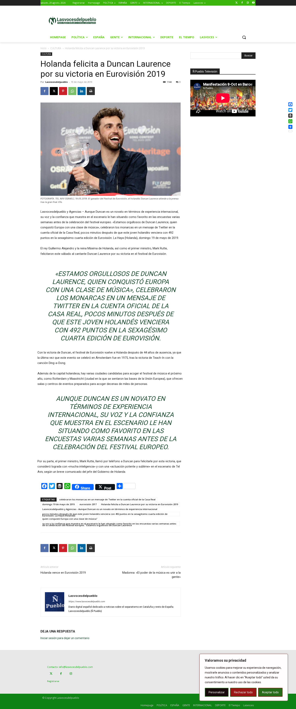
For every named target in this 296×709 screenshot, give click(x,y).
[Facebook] (242, 3)
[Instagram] (247, 3)
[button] (244, 37)
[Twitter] (236, 3)
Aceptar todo (270, 692)
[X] (54, 91)
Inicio (43, 48)
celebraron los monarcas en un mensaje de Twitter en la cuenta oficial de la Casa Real (107, 499)
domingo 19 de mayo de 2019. (58, 504)
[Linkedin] (82, 91)
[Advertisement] (182, 20)
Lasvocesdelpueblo (56, 81)
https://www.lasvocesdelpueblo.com (86, 601)
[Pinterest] (63, 91)
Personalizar (217, 692)
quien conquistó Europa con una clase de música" (69, 518)
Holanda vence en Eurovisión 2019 (63, 572)
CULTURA (55, 48)
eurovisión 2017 (88, 504)
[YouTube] (253, 3)
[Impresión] (91, 91)
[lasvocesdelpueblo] (74, 21)
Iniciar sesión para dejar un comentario (64, 638)
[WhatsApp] (72, 91)
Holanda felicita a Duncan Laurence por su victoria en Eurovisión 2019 (139, 504)
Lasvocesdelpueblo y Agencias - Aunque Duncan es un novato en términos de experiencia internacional (99, 509)
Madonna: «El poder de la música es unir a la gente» (151, 575)
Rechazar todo (243, 692)
